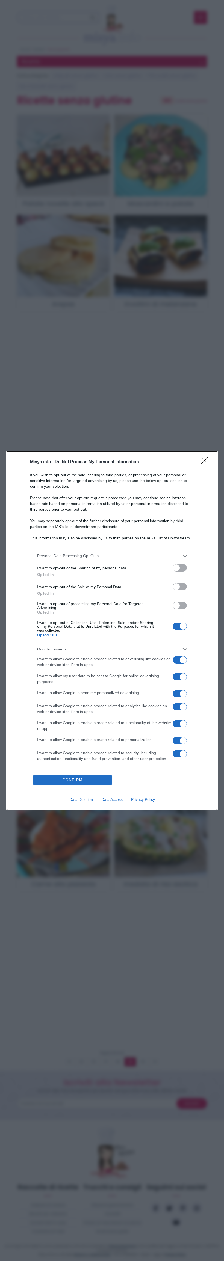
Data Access (112, 799)
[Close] (206, 462)
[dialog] (112, 630)
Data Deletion (81, 799)
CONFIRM (73, 780)
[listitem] (112, 556)
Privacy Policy (143, 799)
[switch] (180, 568)
